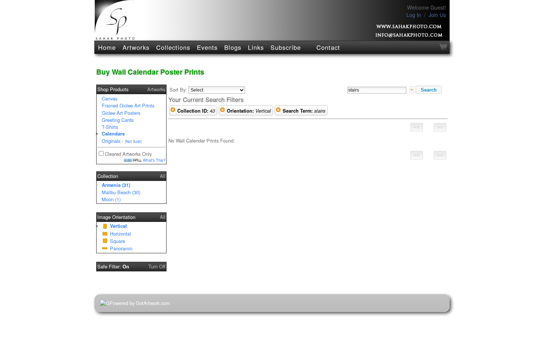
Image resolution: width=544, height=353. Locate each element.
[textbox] (376, 90)
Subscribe (286, 47)
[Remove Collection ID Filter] (173, 110)
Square (117, 240)
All (162, 175)
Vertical (118, 226)
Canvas (109, 98)
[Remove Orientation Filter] (222, 110)
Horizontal (120, 233)
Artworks (136, 47)
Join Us (437, 14)
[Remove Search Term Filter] (278, 110)
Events (207, 47)
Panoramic (121, 248)
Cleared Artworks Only (128, 153)
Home (107, 47)
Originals (111, 140)
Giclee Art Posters (121, 112)
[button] (429, 90)
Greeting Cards (118, 119)
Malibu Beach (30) (121, 192)
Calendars (113, 133)
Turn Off (156, 266)
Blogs (232, 47)
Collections (173, 47)
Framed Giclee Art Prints (128, 105)
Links (256, 47)
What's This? (153, 160)
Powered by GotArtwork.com (140, 302)
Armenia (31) (116, 185)
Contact (328, 47)
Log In (413, 14)
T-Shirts (110, 126)
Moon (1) (111, 199)
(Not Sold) (133, 141)
